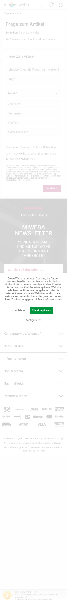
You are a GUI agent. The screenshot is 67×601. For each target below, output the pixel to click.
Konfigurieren (34, 320)
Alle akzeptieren (41, 310)
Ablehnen (20, 310)
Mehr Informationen (50, 299)
